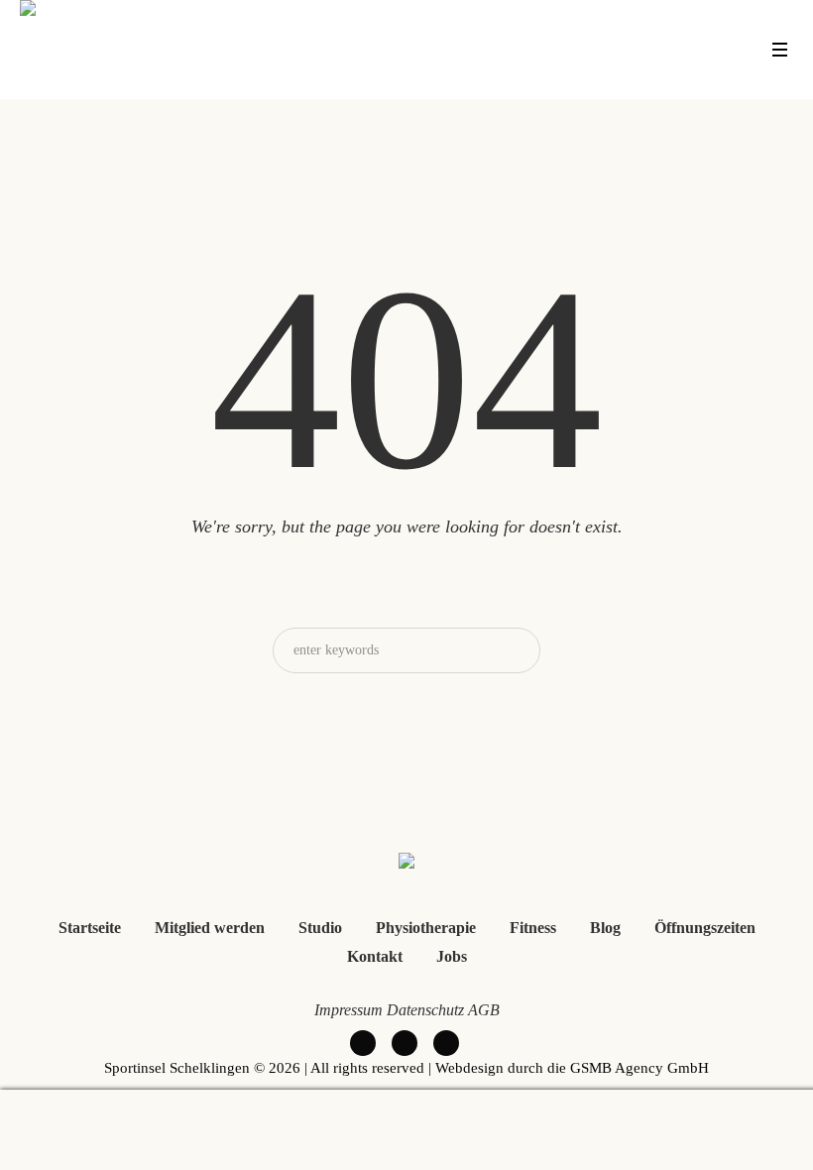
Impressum (348, 1009)
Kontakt (375, 956)
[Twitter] (404, 1043)
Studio (320, 927)
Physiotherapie (426, 927)
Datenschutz (425, 1009)
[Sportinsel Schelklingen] (406, 864)
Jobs (451, 956)
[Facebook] (363, 1043)
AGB (484, 1009)
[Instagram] (446, 1043)
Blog (605, 927)
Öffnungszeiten (704, 927)
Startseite (89, 927)
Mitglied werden (210, 927)
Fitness (533, 927)
